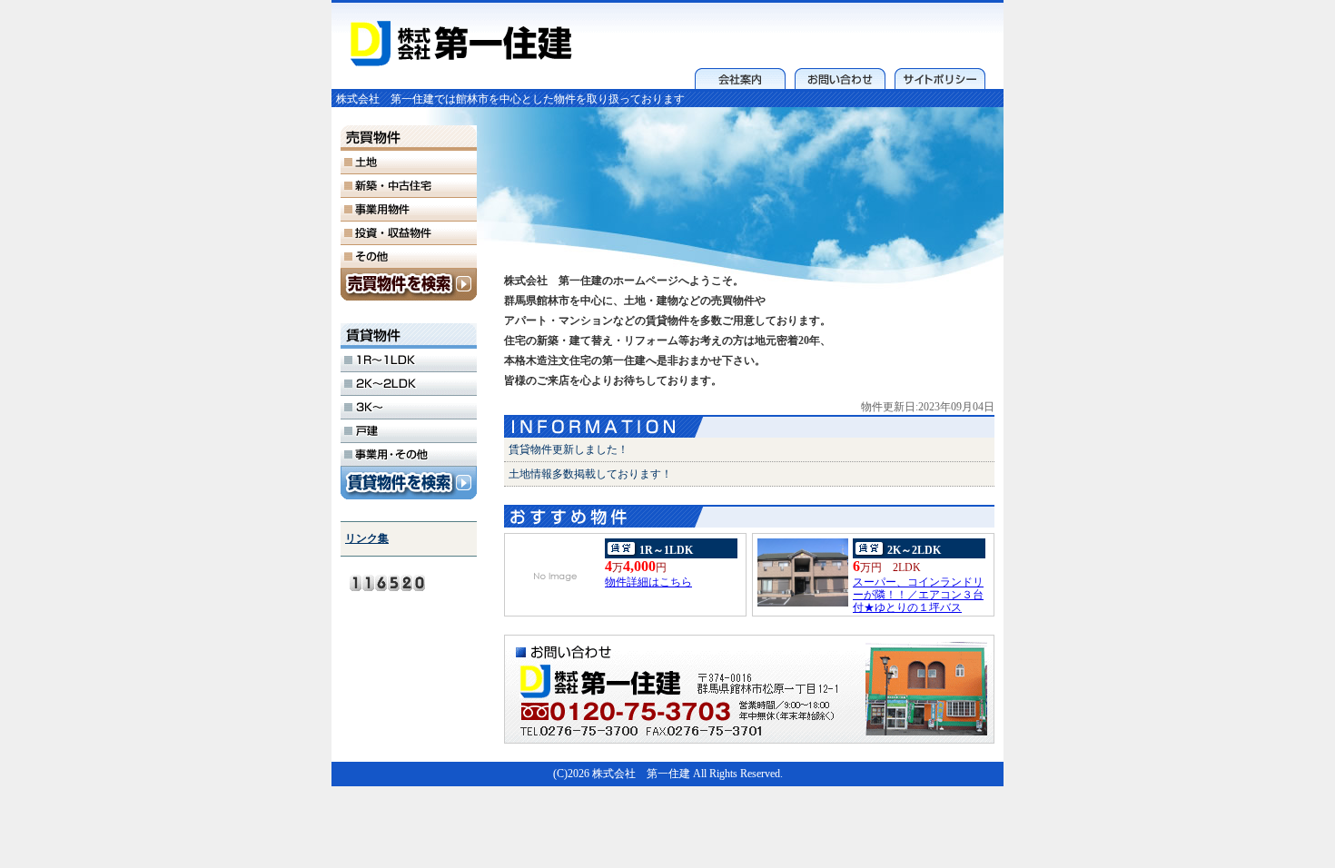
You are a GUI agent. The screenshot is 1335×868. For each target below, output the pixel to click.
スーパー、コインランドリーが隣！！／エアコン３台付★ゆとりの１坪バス (918, 595)
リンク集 (367, 538)
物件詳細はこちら (648, 582)
